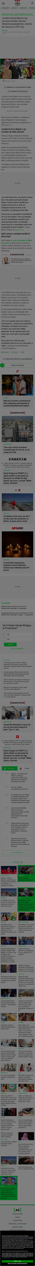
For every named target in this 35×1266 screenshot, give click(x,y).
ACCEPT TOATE (17, 1261)
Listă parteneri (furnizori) (6, 1258)
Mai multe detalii (26, 1239)
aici (8, 1245)
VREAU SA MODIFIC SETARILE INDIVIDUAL (17, 1263)
